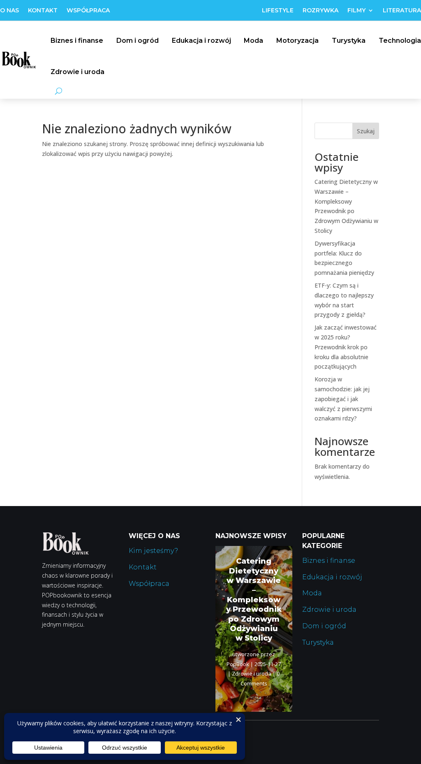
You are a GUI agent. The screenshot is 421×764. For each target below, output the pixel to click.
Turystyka (348, 40)
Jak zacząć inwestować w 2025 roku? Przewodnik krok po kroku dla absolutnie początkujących (346, 346)
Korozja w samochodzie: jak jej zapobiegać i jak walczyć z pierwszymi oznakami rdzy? (343, 398)
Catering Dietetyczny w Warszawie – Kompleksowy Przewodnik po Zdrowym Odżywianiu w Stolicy (254, 600)
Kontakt (43, 10)
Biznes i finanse (77, 40)
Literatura (402, 10)
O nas (9, 10)
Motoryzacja (297, 40)
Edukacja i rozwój (201, 40)
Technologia (400, 40)
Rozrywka (320, 10)
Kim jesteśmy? (153, 551)
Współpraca (88, 10)
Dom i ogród (137, 40)
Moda (253, 40)
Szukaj (366, 131)
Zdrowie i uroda (77, 72)
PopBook (238, 664)
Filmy (356, 10)
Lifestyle (278, 10)
